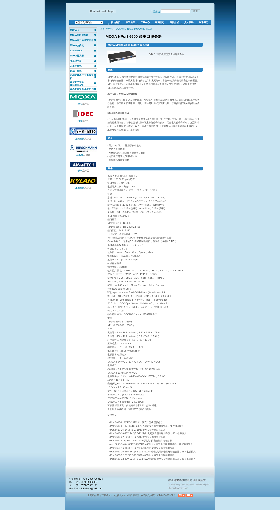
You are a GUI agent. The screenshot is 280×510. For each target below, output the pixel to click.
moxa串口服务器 (130, 495)
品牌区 (83, 103)
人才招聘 (189, 22)
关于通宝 (130, 22)
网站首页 (115, 22)
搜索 (195, 11)
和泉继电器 (76, 60)
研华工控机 (76, 71)
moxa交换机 (115, 495)
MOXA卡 (74, 30)
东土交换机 (76, 66)
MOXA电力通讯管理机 (81, 40)
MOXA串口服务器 (79, 35)
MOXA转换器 (77, 55)
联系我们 (203, 22)
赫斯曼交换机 (147, 495)
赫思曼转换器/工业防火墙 (83, 89)
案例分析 (174, 22)
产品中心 (145, 22)
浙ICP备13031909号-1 (166, 495)
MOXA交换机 (77, 45)
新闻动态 (159, 22)
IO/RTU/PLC (76, 50)
